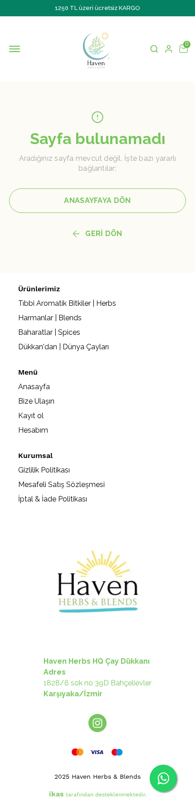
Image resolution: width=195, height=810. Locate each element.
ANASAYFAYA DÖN (97, 200)
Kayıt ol (31, 415)
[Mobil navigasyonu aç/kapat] (16, 49)
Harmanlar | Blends (50, 317)
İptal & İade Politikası (52, 499)
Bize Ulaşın (36, 401)
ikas (56, 794)
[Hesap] (168, 49)
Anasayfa (34, 386)
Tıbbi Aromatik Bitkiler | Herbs (67, 303)
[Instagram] (97, 723)
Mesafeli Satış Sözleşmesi (61, 484)
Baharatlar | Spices (49, 332)
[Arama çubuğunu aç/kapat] (154, 49)
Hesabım (33, 430)
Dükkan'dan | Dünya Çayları (63, 346)
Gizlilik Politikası (44, 470)
